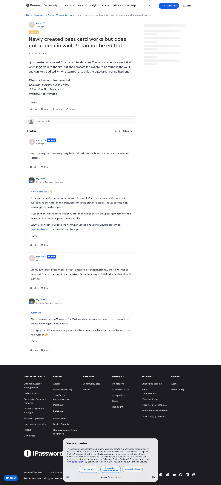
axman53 (41, 23)
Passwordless (60, 418)
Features (57, 376)
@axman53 (43, 191)
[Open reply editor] (81, 121)
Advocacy (118, 5)
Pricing (27, 429)
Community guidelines (153, 416)
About (174, 383)
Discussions (39, 15)
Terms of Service (33, 472)
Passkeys (58, 404)
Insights (94, 5)
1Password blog (150, 399)
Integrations (119, 395)
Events (105, 5)
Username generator (35, 424)
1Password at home (65, 15)
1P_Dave (40, 178)
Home (29, 15)
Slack (115, 401)
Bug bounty (118, 406)
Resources (147, 376)
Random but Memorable (155, 410)
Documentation (120, 389)
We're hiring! (177, 389)
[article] (81, 153)
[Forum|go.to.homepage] (41, 5)
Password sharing (62, 389)
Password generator (34, 418)
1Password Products (34, 376)
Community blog (91, 383)
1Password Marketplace (154, 404)
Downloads (29, 435)
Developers (118, 376)
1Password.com (39, 229)
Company (176, 376)
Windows (34, 102)
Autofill (56, 383)
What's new (88, 376)
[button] (169, 6)
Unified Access (31, 393)
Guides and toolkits (152, 383)
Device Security (61, 424)
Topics (51, 15)
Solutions (58, 411)
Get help (131, 5)
